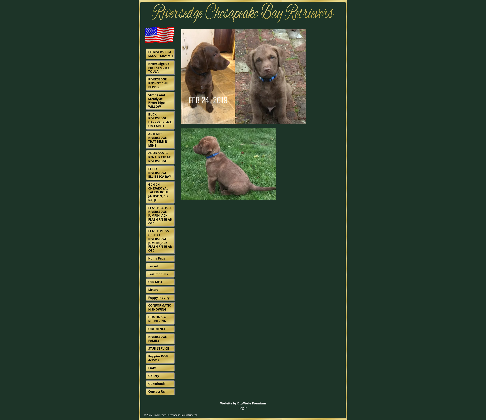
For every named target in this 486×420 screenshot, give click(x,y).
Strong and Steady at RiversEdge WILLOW (156, 101)
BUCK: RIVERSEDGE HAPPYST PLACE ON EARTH (160, 120)
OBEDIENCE (157, 329)
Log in (243, 408)
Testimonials (158, 274)
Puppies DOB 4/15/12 (158, 358)
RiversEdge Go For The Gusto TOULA (159, 68)
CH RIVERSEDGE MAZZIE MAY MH (160, 54)
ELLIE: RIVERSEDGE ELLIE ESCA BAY (159, 173)
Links (152, 368)
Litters (153, 290)
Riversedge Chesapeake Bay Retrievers (175, 415)
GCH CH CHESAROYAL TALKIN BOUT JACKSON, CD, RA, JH (158, 192)
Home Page (156, 258)
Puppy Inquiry (159, 298)
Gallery (153, 376)
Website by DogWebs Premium (243, 403)
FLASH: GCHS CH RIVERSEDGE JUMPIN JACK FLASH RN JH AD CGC (160, 216)
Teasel (153, 266)
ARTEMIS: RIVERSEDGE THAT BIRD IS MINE (158, 140)
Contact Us (156, 391)
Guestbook (156, 384)
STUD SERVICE (158, 348)
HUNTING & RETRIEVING (157, 319)
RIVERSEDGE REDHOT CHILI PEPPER (158, 83)
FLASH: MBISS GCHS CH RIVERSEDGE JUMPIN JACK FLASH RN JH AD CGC (160, 240)
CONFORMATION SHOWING (159, 307)
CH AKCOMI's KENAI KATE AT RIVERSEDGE (159, 157)
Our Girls (155, 282)
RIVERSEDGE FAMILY (157, 339)
